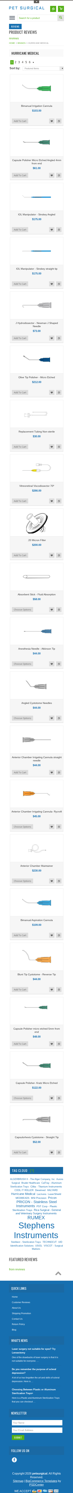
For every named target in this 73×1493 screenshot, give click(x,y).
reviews (14, 38)
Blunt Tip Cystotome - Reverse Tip (37, 974)
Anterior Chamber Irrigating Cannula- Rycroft (37, 811)
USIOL (38, 1245)
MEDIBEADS (22, 1198)
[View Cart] (61, 9)
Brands (22, 43)
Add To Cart (20, 121)
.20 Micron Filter (37, 540)
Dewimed (40, 1190)
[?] (32, 1170)
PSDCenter (36, 1484)
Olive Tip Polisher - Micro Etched (36, 377)
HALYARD (52, 1190)
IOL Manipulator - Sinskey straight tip (36, 268)
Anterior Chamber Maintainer (36, 865)
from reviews (17, 1269)
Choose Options (22, 609)
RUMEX (36, 1217)
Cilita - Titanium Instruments (46, 1186)
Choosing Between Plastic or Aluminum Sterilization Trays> (34, 1391)
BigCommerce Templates (41, 1480)
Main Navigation (12, 18)
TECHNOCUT (50, 1242)
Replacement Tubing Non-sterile (37, 431)
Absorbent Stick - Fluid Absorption (37, 594)
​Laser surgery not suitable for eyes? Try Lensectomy (33, 1351)
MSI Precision (38, 1198)
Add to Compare (58, 121)
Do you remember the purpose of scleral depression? (34, 1371)
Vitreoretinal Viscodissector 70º (36, 485)
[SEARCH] (60, 18)
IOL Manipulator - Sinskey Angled (36, 214)
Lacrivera (41, 1194)
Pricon (52, 1198)
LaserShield (54, 1194)
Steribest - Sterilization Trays (26, 1242)
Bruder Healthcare (30, 1183)
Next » (33, 62)
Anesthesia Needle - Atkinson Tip (36, 648)
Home (12, 43)
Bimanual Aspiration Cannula (37, 920)
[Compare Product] (53, 9)
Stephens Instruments (36, 1230)
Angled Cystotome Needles (36, 703)
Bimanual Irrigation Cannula (36, 105)
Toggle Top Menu (36, 2)
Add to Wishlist (51, 121)
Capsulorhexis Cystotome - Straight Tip (37, 1137)
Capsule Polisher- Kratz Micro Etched (37, 1083)
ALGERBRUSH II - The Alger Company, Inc (32, 1179)
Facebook (14, 1459)
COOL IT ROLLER (24, 1190)
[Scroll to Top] (59, 1274)
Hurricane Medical (23, 1194)
